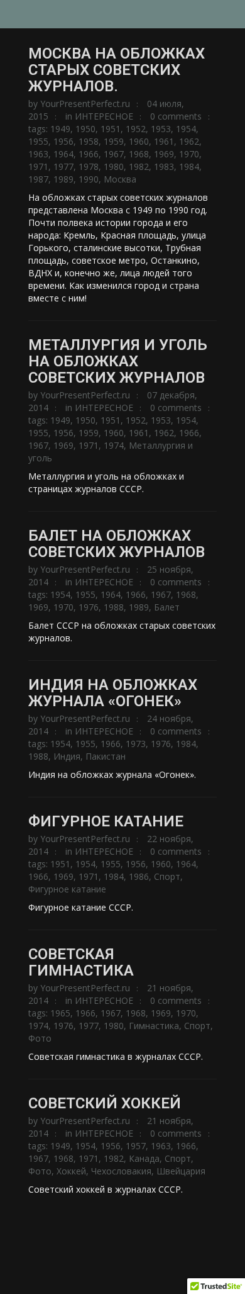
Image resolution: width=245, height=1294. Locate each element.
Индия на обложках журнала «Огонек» (112, 693)
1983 (164, 166)
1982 (139, 166)
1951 (111, 129)
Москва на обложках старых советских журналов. (116, 70)
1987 (38, 179)
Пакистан (105, 756)
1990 (89, 179)
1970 (189, 154)
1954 (186, 129)
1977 (63, 166)
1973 (136, 744)
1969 (164, 154)
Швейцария (180, 1171)
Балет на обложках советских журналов (116, 544)
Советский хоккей (104, 1103)
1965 (60, 1013)
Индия (66, 756)
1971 (38, 166)
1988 (114, 607)
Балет (167, 607)
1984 (189, 166)
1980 (114, 166)
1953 (161, 129)
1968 (139, 154)
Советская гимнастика (81, 962)
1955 (38, 141)
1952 (136, 129)
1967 (114, 154)
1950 (85, 129)
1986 (139, 876)
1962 (189, 141)
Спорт (167, 876)
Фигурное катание (105, 821)
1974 (114, 445)
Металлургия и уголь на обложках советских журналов (117, 361)
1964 (63, 154)
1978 (89, 166)
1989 (63, 179)
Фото (40, 1038)
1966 (89, 154)
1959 (114, 141)
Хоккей (71, 1171)
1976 (89, 607)
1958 (89, 141)
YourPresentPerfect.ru (85, 104)
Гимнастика (154, 1026)
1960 (139, 141)
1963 (38, 154)
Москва (120, 179)
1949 (60, 129)
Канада (144, 1158)
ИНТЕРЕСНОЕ (104, 116)
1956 (63, 141)
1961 (164, 141)
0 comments (176, 116)
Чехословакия (121, 1171)
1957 (136, 1146)
